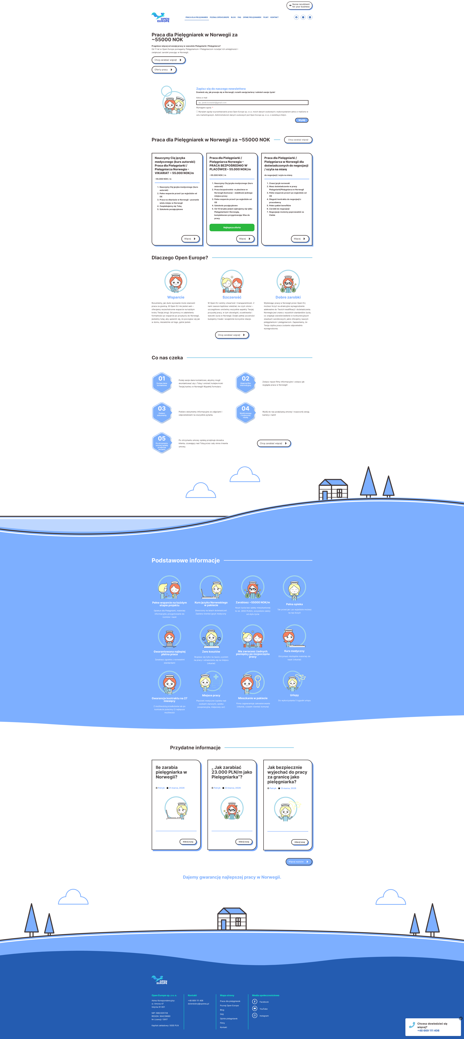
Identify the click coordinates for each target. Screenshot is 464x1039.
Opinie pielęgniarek (252, 17)
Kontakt (274, 17)
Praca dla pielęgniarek (197, 17)
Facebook (264, 1002)
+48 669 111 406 (428, 1030)
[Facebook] (296, 17)
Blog (233, 17)
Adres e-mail (201, 98)
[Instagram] (303, 17)
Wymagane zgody (204, 107)
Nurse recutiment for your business (301, 5)
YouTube (264, 1009)
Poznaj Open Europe (219, 17)
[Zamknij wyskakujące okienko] (461, 1018)
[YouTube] (310, 17)
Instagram (264, 1016)
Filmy (265, 17)
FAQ (239, 17)
